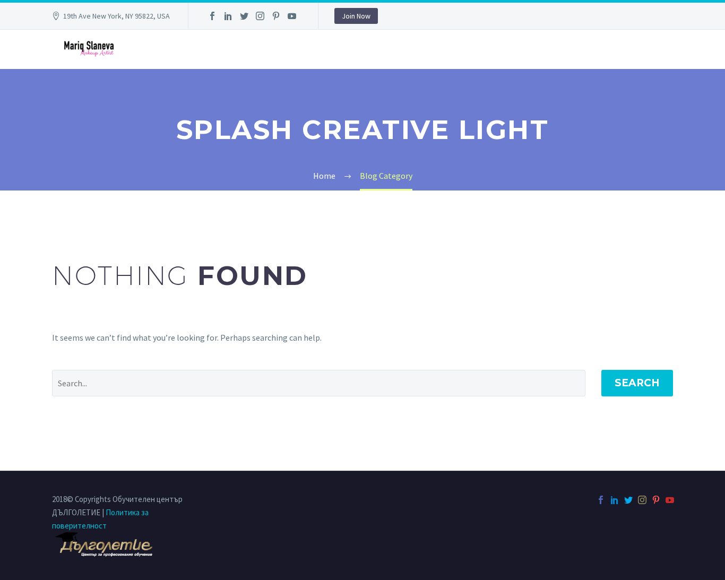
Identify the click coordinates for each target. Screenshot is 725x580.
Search (637, 383)
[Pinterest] (276, 16)
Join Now (356, 16)
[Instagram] (260, 16)
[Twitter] (244, 16)
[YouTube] (292, 16)
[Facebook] (212, 16)
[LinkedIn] (228, 16)
